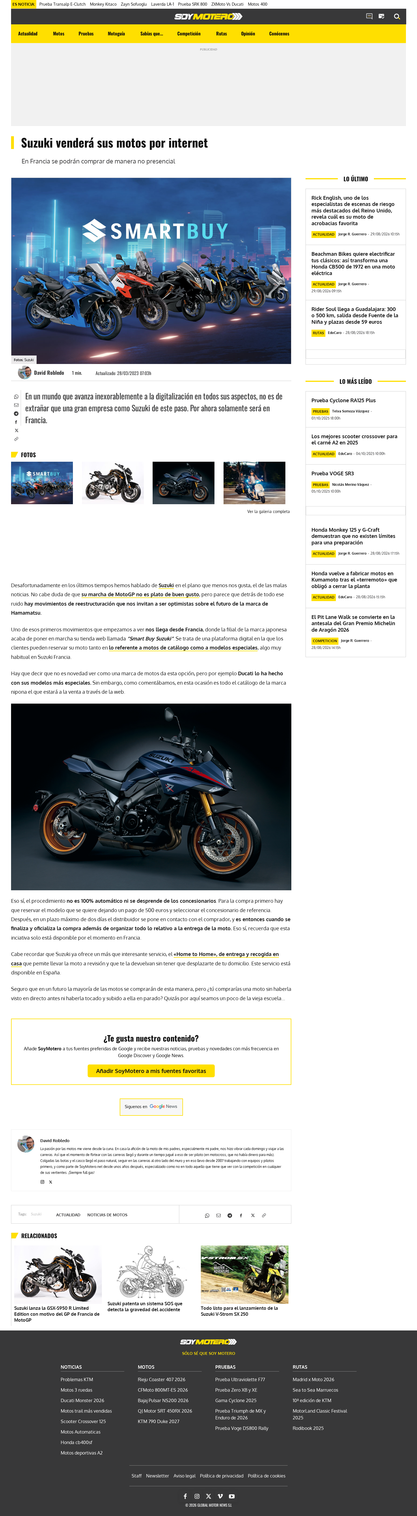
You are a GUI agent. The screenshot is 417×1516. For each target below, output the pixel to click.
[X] (16, 430)
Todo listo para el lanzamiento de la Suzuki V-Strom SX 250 (239, 1311)
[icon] (369, 16)
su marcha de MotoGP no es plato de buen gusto (140, 594)
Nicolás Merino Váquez (350, 484)
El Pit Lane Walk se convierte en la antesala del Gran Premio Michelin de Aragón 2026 (353, 623)
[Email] (16, 404)
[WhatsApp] (16, 396)
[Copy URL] (16, 438)
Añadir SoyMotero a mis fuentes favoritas (151, 1070)
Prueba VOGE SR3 (332, 473)
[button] (397, 17)
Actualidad (68, 1215)
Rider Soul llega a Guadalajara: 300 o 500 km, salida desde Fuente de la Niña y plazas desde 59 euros (354, 315)
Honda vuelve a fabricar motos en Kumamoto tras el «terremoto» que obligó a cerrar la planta (354, 579)
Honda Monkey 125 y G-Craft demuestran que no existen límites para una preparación (353, 536)
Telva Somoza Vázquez (350, 411)
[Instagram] (42, 1181)
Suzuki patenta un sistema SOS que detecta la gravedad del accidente (145, 1306)
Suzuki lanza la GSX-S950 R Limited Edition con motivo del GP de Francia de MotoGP (57, 1314)
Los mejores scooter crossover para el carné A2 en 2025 (354, 439)
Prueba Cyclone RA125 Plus (343, 400)
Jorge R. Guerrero (352, 234)
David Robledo (49, 372)
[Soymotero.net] (208, 16)
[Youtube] (231, 1496)
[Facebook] (16, 421)
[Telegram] (16, 413)
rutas (318, 333)
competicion (325, 641)
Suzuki (166, 585)
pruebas (320, 411)
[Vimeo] (220, 1496)
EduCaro (335, 333)
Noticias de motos (107, 1215)
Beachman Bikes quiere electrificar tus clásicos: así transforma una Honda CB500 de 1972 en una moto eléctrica (353, 263)
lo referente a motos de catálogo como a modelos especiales (183, 647)
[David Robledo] (25, 372)
